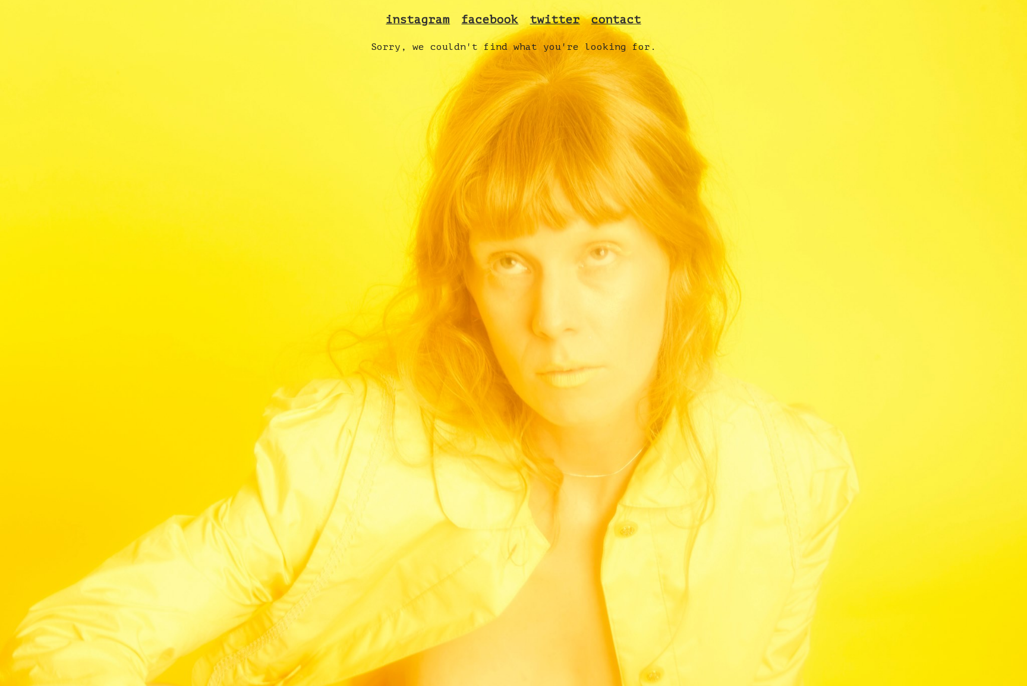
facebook (489, 19)
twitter (555, 19)
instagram (418, 19)
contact (616, 19)
